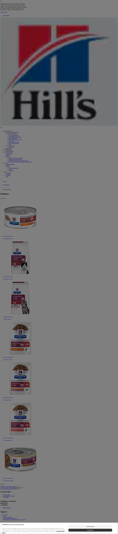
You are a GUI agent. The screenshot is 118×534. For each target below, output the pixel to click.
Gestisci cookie (90, 526)
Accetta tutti (90, 530)
